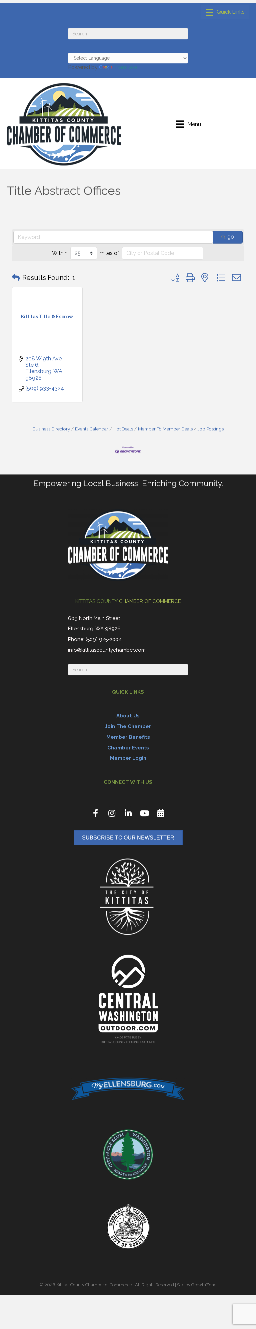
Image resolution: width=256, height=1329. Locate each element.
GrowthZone (203, 1284)
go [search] (230, 237)
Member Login (128, 758)
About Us (128, 716)
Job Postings (211, 428)
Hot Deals (123, 428)
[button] (16, 278)
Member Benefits (128, 737)
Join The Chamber (128, 726)
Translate (125, 67)
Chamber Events (128, 748)
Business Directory (51, 428)
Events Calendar (91, 428)
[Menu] (225, 12)
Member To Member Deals (165, 428)
